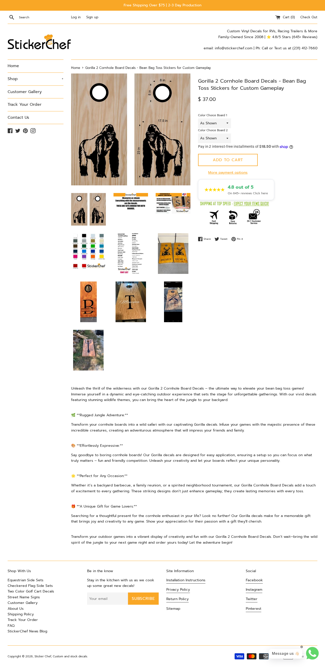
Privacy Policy (178, 589)
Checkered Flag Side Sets (30, 585)
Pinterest (253, 608)
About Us (16, 608)
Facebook (254, 580)
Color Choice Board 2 (213, 130)
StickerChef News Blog (27, 631)
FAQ (11, 625)
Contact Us (18, 117)
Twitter (251, 599)
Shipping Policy (21, 614)
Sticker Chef (43, 656)
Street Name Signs (24, 597)
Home (13, 66)
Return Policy (177, 599)
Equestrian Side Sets (25, 580)
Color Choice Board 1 (212, 115)
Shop (35, 79)
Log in (76, 17)
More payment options (228, 172)
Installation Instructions (185, 580)
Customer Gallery (25, 92)
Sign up (92, 17)
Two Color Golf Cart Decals (31, 591)
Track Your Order (24, 104)
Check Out (308, 17)
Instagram (254, 589)
